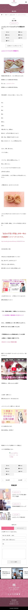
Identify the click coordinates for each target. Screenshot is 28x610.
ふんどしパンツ (14, 23)
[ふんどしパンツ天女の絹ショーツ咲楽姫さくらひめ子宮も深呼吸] (14, 587)
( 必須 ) (8, 535)
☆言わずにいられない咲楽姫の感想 (9, 342)
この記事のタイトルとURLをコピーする (14, 45)
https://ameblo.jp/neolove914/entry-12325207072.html (13, 241)
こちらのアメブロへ (10, 83)
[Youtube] (17, 594)
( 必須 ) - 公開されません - (8, 539)
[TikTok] (10, 594)
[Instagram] (8, 594)
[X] (12, 594)
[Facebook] (15, 594)
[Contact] (19, 594)
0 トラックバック (20, 528)
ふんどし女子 (16, 514)
